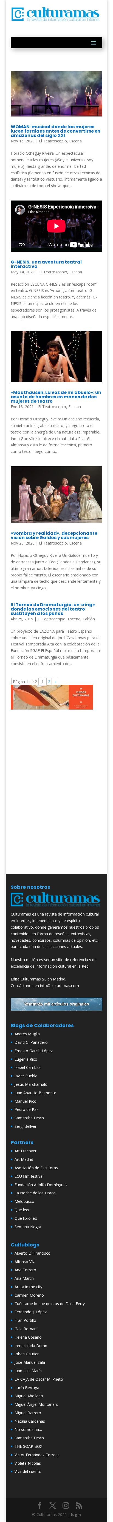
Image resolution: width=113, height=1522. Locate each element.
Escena (75, 140)
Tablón (89, 618)
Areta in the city (28, 1286)
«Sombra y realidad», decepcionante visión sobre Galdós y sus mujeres (54, 535)
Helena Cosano (28, 1337)
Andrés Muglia (27, 1033)
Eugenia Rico (26, 1059)
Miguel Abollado (29, 1395)
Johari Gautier (27, 1353)
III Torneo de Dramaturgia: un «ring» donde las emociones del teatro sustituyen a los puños (53, 609)
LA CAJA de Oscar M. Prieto (39, 1379)
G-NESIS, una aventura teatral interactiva (46, 264)
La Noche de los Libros (35, 1192)
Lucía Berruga (27, 1387)
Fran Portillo (25, 1320)
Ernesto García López (34, 1050)
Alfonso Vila (25, 1261)
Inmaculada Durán (31, 1345)
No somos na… (28, 1429)
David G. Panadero (31, 1042)
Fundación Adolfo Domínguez (41, 1184)
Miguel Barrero (28, 1412)
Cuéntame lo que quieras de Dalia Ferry (50, 1303)
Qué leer (22, 1209)
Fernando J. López (31, 1311)
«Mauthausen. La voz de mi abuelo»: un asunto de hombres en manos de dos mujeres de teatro (56, 396)
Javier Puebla (26, 1075)
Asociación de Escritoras (36, 1167)
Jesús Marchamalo (31, 1084)
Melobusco (24, 1201)
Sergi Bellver (25, 1126)
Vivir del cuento (28, 1471)
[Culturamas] (56, 907)
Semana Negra (28, 1226)
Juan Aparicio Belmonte (35, 1092)
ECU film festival (29, 1176)
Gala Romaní (26, 1328)
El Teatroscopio (53, 140)
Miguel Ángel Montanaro (36, 1404)
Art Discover (25, 1150)
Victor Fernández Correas (37, 1454)
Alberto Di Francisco (32, 1253)
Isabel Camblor (28, 1067)
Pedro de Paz (26, 1109)
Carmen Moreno (29, 1295)
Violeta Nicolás (28, 1463)
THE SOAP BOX (28, 1446)
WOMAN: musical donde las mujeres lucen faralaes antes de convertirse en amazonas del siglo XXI (55, 131)
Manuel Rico (25, 1101)
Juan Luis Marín (28, 1370)
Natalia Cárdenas (30, 1421)
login (76, 1514)
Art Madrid (24, 1159)
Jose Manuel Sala (30, 1362)
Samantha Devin (29, 1117)
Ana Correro (25, 1269)
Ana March (24, 1278)
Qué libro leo (26, 1218)
